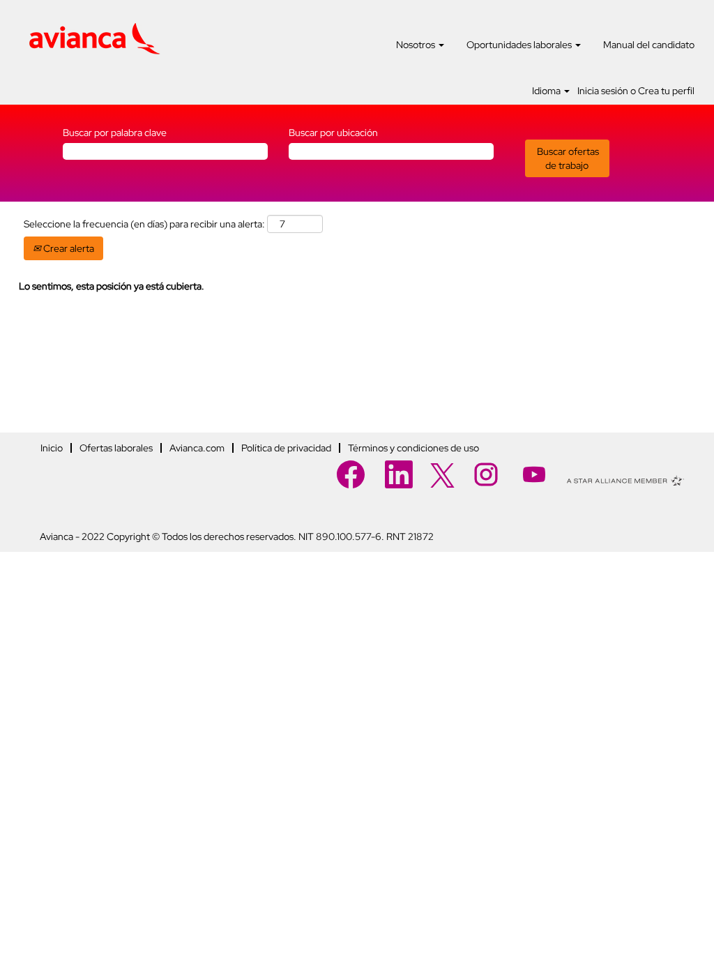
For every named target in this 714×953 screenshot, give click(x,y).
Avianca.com (197, 448)
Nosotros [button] (416, 44)
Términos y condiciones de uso (413, 448)
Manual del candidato (648, 44)
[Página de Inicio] (94, 39)
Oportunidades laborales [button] (520, 44)
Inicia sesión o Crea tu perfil (635, 90)
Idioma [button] (547, 90)
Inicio (51, 448)
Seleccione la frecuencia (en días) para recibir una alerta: (144, 224)
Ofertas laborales (116, 448)
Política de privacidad (286, 448)
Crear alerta (67, 248)
